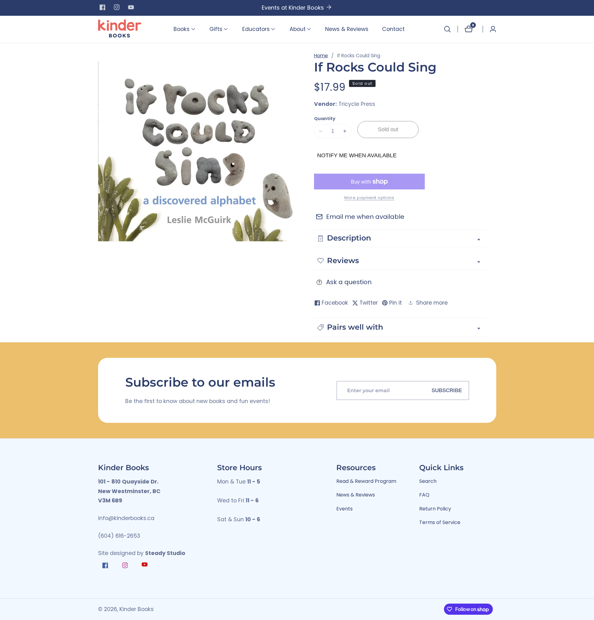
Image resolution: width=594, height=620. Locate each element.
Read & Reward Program (366, 481)
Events (344, 508)
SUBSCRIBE (447, 390)
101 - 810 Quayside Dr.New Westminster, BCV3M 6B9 (129, 491)
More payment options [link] (369, 198)
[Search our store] (447, 29)
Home (321, 55)
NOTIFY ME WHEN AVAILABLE (357, 155)
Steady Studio (165, 553)
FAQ (424, 494)
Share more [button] (432, 302)
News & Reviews (346, 29)
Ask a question (349, 282)
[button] (182, 29)
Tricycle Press (356, 104)
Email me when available (365, 216)
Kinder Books (136, 609)
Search (428, 481)
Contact (393, 29)
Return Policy (435, 508)
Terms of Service (439, 522)
